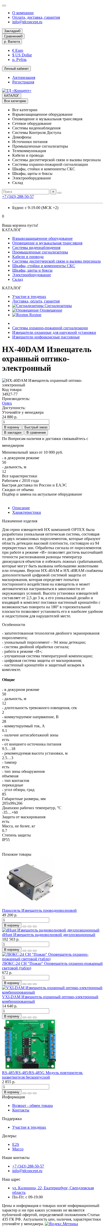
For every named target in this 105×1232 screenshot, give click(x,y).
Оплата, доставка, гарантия (36, 17)
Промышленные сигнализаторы (40, 252)
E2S (15, 1144)
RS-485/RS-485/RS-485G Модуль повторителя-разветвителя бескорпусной (42, 1075)
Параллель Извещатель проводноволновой (39, 910)
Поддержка (12, 1119)
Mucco (17, 1149)
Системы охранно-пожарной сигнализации (50, 328)
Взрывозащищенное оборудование (42, 238)
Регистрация (23, 82)
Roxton (34, 315)
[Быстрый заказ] (24, 926)
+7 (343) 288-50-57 (18, 196)
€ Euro (17, 50)
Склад (17, 279)
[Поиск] (59, 193)
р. (12, 41)
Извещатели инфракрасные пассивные (46, 337)
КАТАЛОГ (11, 96)
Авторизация (23, 77)
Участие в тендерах (29, 296)
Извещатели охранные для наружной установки (54, 332)
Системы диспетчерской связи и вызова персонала (56, 261)
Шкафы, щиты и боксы (32, 270)
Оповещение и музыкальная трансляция (47, 243)
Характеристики (26, 512)
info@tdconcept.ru (27, 22)
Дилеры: (9, 1136)
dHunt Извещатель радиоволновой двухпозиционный (48, 935)
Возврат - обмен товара (32, 1105)
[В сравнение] (35, 926)
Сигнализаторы (58, 306)
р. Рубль (19, 59)
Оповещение (50, 310)
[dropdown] (4, 5)
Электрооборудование (31, 275)
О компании (23, 13)
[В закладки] (30, 926)
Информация (13, 1097)
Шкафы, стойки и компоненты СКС (43, 266)
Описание (21, 508)
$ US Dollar (22, 55)
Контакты (20, 1110)
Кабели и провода (28, 256)
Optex (7, 403)
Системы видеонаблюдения (36, 247)
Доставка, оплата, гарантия (36, 301)
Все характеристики (19, 476)
